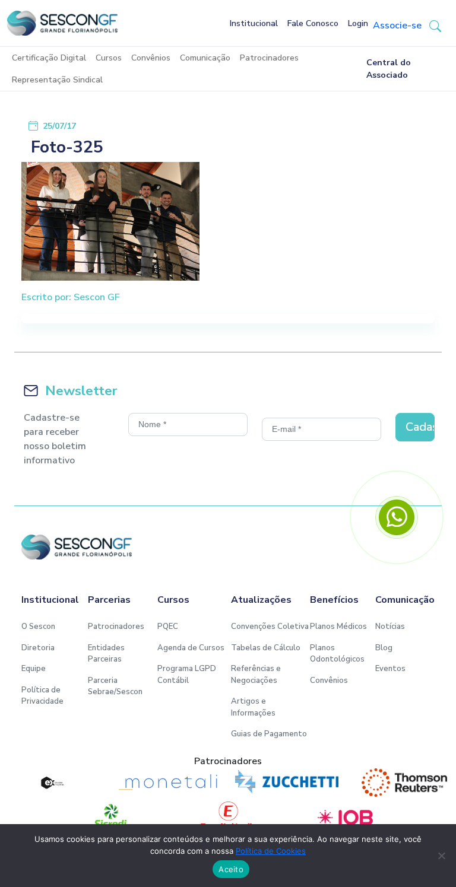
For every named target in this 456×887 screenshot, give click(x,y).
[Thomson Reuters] (404, 782)
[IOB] (345, 816)
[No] (441, 855)
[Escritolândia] (228, 816)
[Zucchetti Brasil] (286, 782)
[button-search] (435, 25)
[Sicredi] (110, 816)
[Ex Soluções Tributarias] (51, 782)
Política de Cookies (271, 851)
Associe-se (397, 25)
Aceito (230, 869)
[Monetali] (169, 782)
